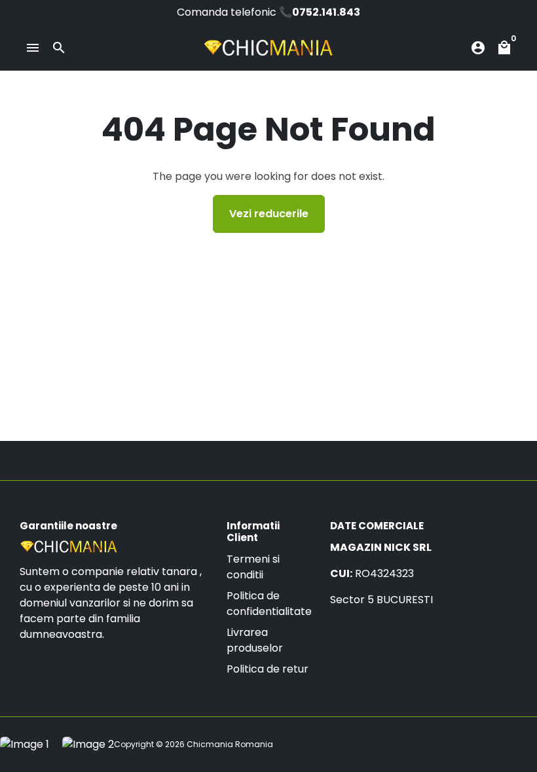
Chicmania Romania (230, 744)
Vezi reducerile (268, 213)
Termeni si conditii (253, 567)
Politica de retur (267, 668)
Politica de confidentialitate (269, 603)
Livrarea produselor (255, 640)
